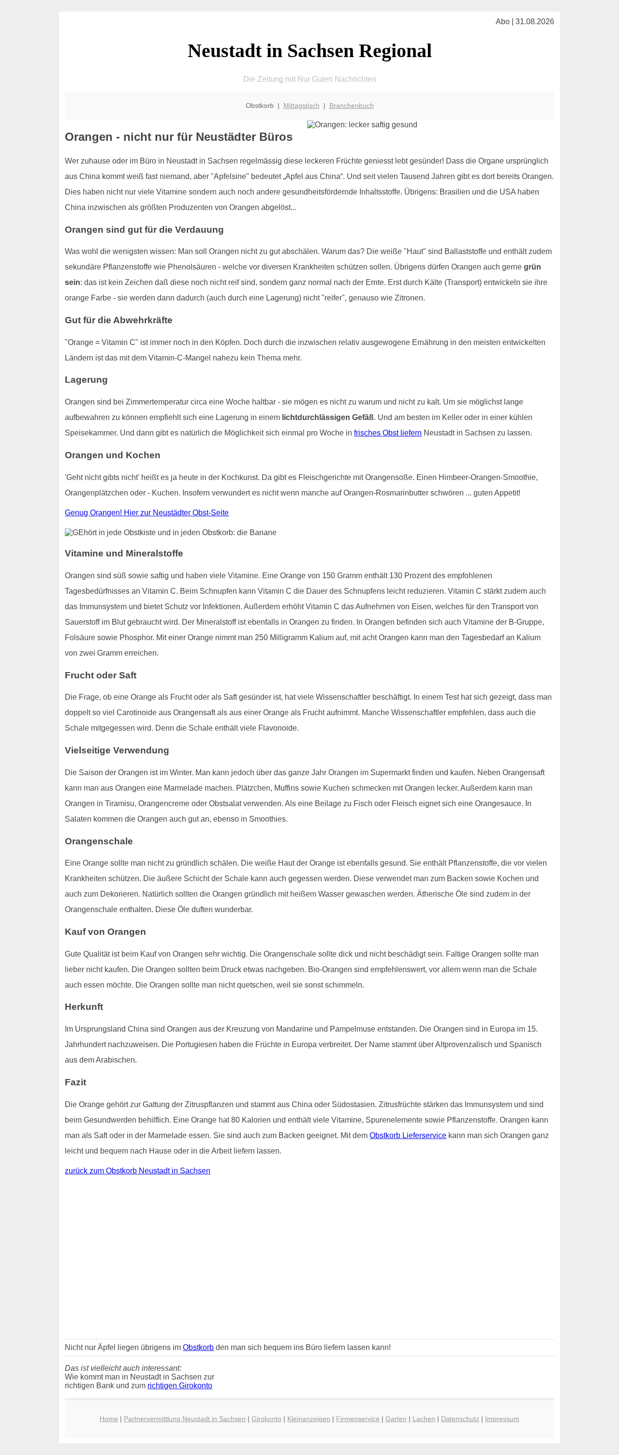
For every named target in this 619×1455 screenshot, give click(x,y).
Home (109, 1419)
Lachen (424, 1419)
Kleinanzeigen (308, 1419)
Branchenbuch (351, 105)
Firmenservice (358, 1419)
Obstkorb (198, 1347)
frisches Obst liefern (388, 433)
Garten (396, 1419)
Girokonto (266, 1419)
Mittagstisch (301, 105)
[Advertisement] (309, 1259)
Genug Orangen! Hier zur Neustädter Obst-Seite (147, 513)
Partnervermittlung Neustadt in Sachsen (185, 1419)
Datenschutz (460, 1419)
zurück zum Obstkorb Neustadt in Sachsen (137, 1171)
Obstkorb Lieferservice (407, 1135)
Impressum (502, 1419)
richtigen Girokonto (179, 1385)
